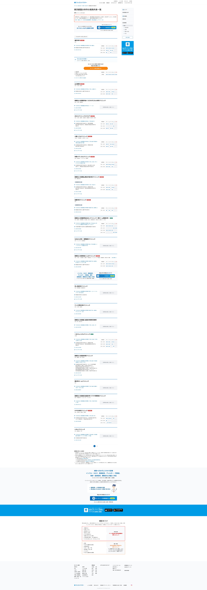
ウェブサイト (78, 110)
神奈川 (93, 570)
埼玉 (92, 571)
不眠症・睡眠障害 (77, 574)
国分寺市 (86, 5)
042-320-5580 (78, 266)
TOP (74, 5)
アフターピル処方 (85, 576)
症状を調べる (120, 2)
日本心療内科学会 (85, 458)
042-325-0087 (78, 128)
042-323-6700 (78, 327)
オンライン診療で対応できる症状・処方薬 (107, 30)
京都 (96, 570)
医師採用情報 (126, 570)
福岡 (96, 573)
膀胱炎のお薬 (84, 573)
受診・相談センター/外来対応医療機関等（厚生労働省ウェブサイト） (88, 20)
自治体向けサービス (127, 567)
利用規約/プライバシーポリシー (105, 585)
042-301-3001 (78, 168)
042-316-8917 (78, 389)
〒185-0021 (86, 325)
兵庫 (96, 568)
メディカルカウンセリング (104, 565)
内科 (75, 568)
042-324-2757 (78, 373)
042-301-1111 (78, 404)
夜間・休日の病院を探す (117, 570)
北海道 (93, 566)
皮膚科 (83, 566)
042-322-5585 (78, 148)
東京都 (83, 5)
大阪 (96, 566)
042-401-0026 (78, 228)
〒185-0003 (86, 89)
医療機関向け (116, 1)
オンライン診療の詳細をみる (95, 68)
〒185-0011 (85, 105)
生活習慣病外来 (85, 574)
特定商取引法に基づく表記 (117, 585)
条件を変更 (128, 37)
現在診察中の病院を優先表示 (81, 36)
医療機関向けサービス (128, 565)
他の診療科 (114, 257)
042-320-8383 (78, 421)
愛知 (92, 574)
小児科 (75, 570)
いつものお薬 (84, 568)
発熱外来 (75, 566)
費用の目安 (111, 501)
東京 (92, 568)
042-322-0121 (78, 93)
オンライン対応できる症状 (81, 77)
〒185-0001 (85, 45)
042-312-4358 (78, 347)
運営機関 (130, 1)
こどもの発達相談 (77, 573)
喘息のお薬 (84, 571)
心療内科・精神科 (77, 571)
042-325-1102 (78, 440)
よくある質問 (121, 1)
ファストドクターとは (128, 2)
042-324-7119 (78, 49)
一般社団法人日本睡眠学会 (89, 461)
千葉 (92, 573)
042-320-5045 (78, 313)
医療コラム (114, 568)
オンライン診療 (102, 2)
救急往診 (107, 2)
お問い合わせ (126, 1)
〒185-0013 (87, 207)
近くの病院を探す (79, 5)
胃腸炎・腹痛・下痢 (77, 576)
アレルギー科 (76, 578)
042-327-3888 (78, 191)
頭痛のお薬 (84, 570)
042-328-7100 (78, 247)
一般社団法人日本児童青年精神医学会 (93, 459)
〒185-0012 (85, 184)
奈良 (96, 571)
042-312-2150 (78, 297)
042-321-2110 (78, 212)
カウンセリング (113, 2)
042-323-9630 (78, 107)
